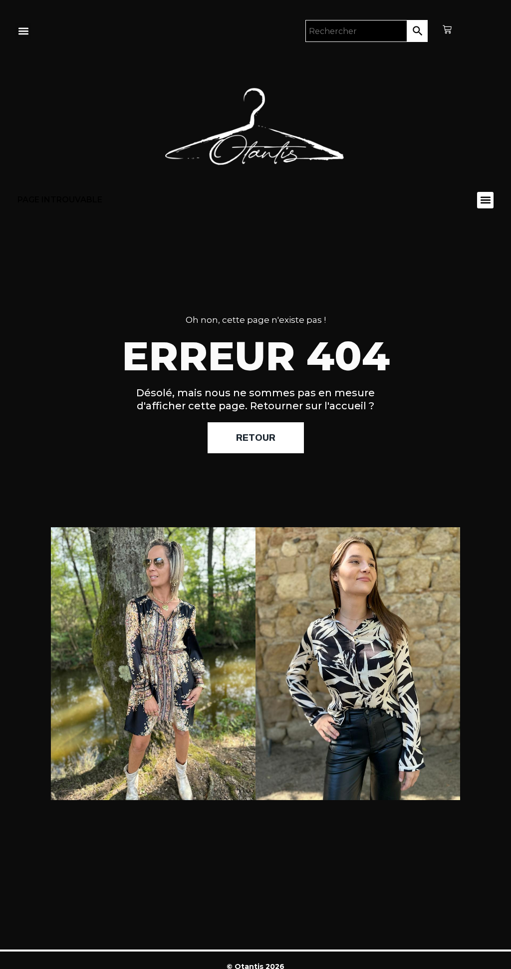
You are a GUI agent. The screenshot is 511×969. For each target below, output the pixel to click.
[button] (23, 31)
